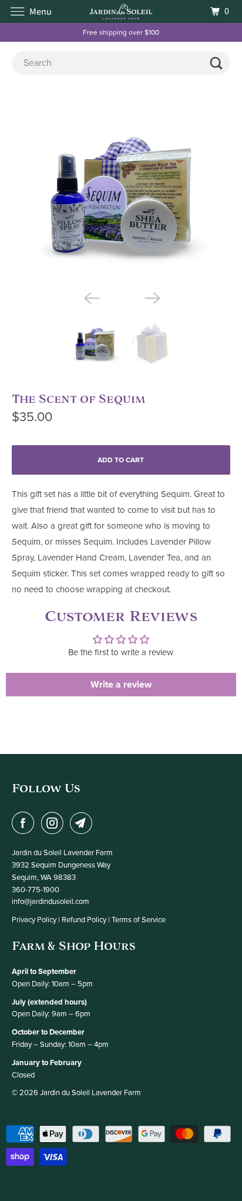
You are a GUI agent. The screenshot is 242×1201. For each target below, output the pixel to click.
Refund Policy (84, 920)
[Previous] (90, 297)
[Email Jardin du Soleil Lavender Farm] (83, 823)
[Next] (151, 297)
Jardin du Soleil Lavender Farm (90, 1092)
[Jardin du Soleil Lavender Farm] (121, 11)
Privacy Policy (34, 920)
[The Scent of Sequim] (121, 196)
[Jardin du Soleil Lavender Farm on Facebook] (25, 823)
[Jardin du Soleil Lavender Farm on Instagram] (54, 823)
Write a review (121, 684)
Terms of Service (139, 920)
